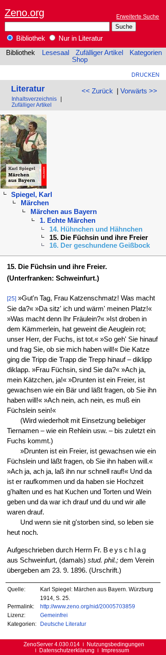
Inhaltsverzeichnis (34, 99)
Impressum (115, 650)
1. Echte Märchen (67, 220)
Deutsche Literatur (63, 624)
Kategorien (146, 52)
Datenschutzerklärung (67, 650)
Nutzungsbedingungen (115, 644)
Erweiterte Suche (137, 16)
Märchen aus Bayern (63, 211)
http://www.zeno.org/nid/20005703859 (87, 606)
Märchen (35, 203)
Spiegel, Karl (31, 194)
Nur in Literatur (80, 38)
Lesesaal (55, 52)
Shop (80, 59)
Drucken (145, 75)
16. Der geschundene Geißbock (99, 245)
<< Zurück (97, 91)
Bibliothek (29, 38)
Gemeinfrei (54, 615)
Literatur (28, 88)
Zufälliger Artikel (99, 52)
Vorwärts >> (138, 91)
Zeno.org (24, 12)
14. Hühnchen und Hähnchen (95, 229)
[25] (11, 298)
